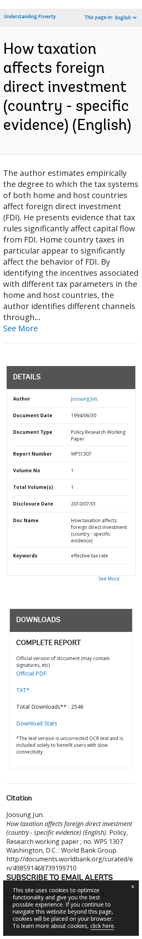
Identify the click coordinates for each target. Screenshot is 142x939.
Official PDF (31, 673)
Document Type (32, 432)
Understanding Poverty (30, 16)
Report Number (32, 453)
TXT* (23, 690)
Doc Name (26, 520)
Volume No (26, 470)
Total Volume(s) (33, 487)
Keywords (25, 555)
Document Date (32, 415)
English (123, 17)
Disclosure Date (33, 503)
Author (21, 398)
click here (102, 925)
